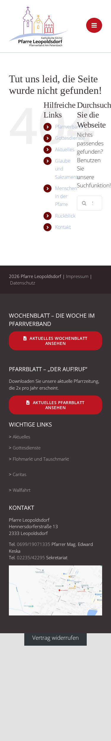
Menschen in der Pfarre (66, 196)
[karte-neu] (55, 568)
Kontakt (63, 227)
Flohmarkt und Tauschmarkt (41, 459)
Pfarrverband (69, 126)
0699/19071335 (33, 544)
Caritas (19, 474)
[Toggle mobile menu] (94, 25)
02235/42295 (31, 557)
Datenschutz (22, 283)
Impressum (77, 276)
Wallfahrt (21, 490)
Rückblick (65, 216)
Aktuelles (64, 149)
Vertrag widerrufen (55, 637)
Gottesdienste (70, 138)
